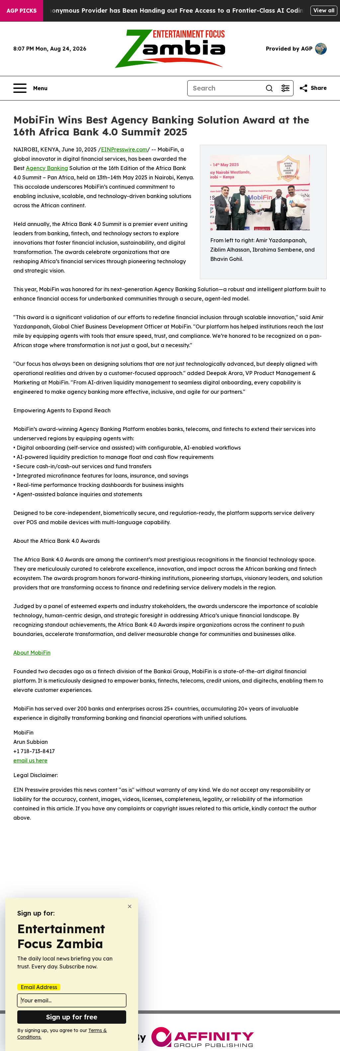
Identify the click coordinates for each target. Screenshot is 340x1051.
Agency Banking (47, 168)
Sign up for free (71, 1017)
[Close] (130, 906)
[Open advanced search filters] (285, 88)
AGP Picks (22, 10)
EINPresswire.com (124, 149)
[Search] (269, 88)
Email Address (39, 987)
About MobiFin (31, 652)
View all (323, 10)
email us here (30, 760)
